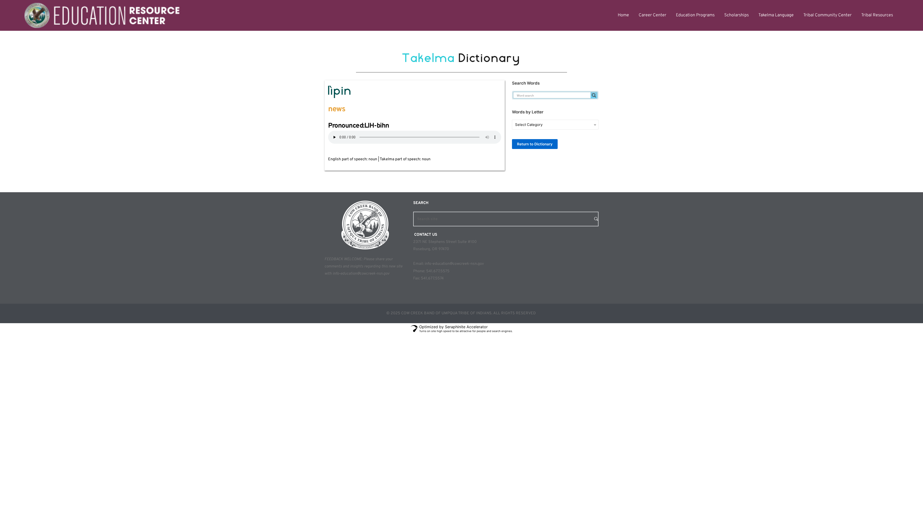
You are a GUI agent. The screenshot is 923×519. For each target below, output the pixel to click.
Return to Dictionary (535, 144)
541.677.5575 (437, 271)
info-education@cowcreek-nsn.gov (454, 263)
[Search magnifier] (594, 95)
